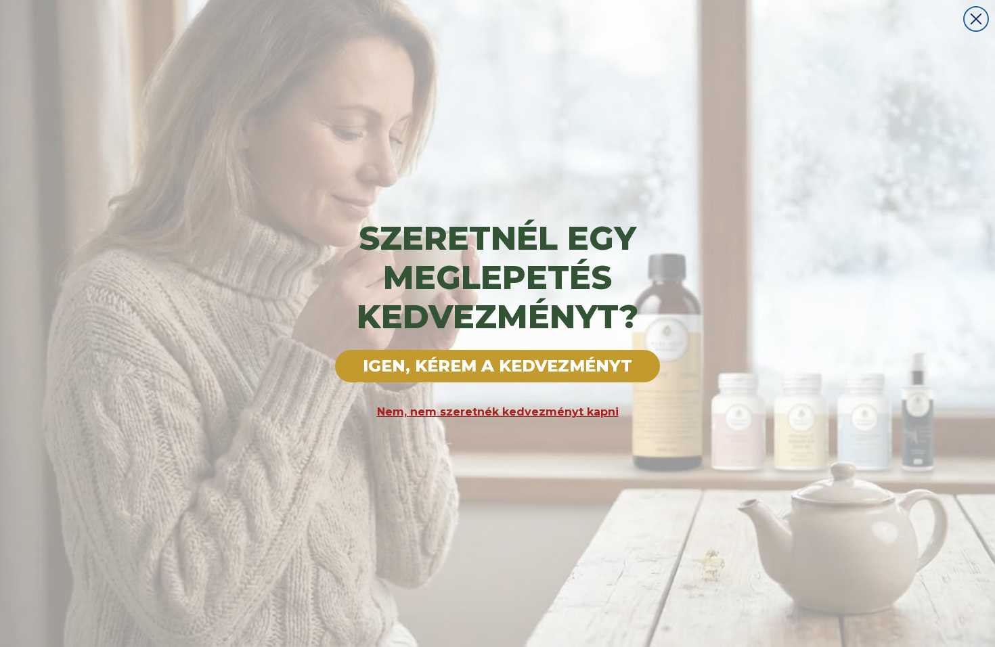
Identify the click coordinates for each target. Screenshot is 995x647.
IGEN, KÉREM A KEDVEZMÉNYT (497, 366)
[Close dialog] (976, 19)
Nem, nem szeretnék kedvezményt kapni (498, 411)
